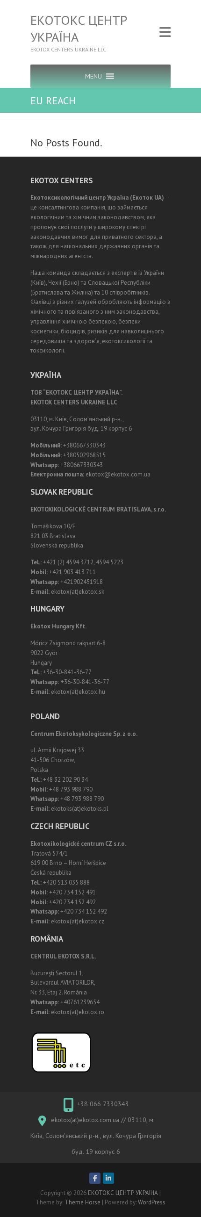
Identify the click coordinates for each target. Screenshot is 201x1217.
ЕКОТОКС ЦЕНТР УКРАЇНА (78, 28)
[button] (93, 76)
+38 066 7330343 (103, 1104)
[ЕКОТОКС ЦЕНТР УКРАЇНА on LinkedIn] (108, 1178)
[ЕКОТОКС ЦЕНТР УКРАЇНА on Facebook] (94, 1178)
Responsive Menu (165, 32)
